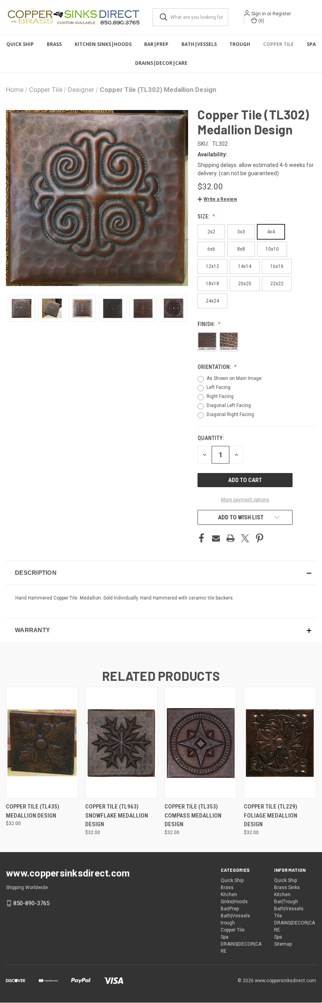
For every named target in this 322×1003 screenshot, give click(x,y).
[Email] (216, 538)
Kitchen (282, 894)
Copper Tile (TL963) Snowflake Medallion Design (116, 815)
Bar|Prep (156, 44)
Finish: (207, 324)
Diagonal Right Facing (230, 414)
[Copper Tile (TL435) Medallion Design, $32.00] (42, 742)
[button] (217, 199)
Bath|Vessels (199, 44)
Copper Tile (278, 44)
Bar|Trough (286, 901)
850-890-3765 (31, 903)
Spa (311, 44)
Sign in (258, 14)
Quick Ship (20, 44)
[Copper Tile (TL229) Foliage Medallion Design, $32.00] (280, 742)
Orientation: (215, 367)
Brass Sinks (287, 887)
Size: (204, 216)
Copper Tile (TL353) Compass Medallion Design (193, 815)
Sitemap (283, 944)
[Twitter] (245, 538)
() (260, 21)
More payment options (245, 499)
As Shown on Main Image (234, 378)
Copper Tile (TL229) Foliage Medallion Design (270, 815)
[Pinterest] (259, 538)
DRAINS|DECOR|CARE (161, 63)
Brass (54, 44)
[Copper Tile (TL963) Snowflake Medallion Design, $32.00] (121, 742)
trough (239, 44)
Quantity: (211, 438)
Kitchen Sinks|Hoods (103, 44)
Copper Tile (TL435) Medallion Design (32, 811)
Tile (278, 916)
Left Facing (219, 387)
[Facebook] (201, 538)
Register (282, 14)
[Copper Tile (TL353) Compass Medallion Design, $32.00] (200, 742)
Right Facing (220, 396)
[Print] (230, 538)
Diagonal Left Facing (229, 405)
